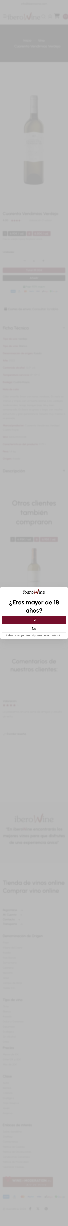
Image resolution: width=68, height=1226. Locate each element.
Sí (34, 620)
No (34, 628)
